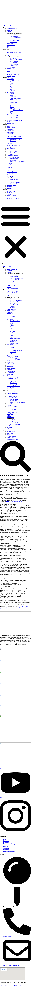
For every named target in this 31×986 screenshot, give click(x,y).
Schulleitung (10, 71)
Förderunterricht (11, 148)
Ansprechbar (10, 154)
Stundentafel (10, 43)
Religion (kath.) (14, 102)
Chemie (12, 107)
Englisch (12, 83)
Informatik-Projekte (18, 110)
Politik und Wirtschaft (15, 98)
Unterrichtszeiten (11, 130)
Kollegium (9, 55)
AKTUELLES (7, 25)
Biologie (12, 105)
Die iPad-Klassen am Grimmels (15, 120)
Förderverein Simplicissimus (14, 52)
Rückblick (12, 67)
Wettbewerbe (10, 188)
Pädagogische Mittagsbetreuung (15, 136)
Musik (11, 89)
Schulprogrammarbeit (12, 28)
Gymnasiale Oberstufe (12, 116)
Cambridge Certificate (12, 166)
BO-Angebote (13, 160)
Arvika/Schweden (14, 179)
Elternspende (13, 65)
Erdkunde (12, 93)
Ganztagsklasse (11, 147)
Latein (11, 87)
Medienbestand (11, 197)
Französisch (13, 84)
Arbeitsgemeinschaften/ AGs (14, 138)
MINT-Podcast (10, 176)
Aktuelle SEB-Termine (16, 59)
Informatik (12, 108)
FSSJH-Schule (14, 36)
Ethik (11, 95)
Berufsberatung (14, 158)
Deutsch (12, 82)
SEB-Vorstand (13, 62)
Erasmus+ (9, 167)
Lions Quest (10, 173)
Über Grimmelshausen (12, 48)
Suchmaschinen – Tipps (13, 198)
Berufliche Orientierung (13, 157)
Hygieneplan (10, 133)
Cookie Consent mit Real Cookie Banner (10, 985)
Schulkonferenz (11, 70)
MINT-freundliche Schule (16, 37)
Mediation (9, 175)
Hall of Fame (13, 34)
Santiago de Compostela (16, 183)
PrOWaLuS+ (10, 192)
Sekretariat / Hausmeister (13, 74)
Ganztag (5, 135)
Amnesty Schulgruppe (12, 152)
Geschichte (13, 96)
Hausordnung (10, 132)
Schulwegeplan (11, 127)
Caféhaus (9, 164)
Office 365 (9, 194)
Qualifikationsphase (15, 118)
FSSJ (8, 170)
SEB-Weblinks (14, 64)
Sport (8, 114)
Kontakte (5, 839)
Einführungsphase (14, 117)
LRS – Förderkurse (12, 144)
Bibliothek (9, 163)
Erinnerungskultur (11, 169)
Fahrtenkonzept (11, 45)
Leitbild (9, 31)
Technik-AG (13, 142)
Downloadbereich (11, 195)
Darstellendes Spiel (15, 80)
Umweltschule (13, 42)
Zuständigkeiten (11, 76)
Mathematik (13, 111)
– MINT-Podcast (14, 39)
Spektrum (9, 186)
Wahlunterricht (10, 123)
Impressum (6, 842)
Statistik (9, 46)
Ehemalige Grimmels (12, 51)
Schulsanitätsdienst (11, 185)
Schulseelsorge (10, 73)
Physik (11, 113)
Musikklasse (10, 121)
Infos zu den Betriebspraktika (17, 161)
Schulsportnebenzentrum (16, 40)
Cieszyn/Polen (13, 180)
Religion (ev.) (13, 101)
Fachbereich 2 (10, 92)
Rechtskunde (13, 99)
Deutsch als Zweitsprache (13, 145)
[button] (15, 232)
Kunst (11, 86)
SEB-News (13, 58)
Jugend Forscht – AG (15, 139)
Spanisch (12, 90)
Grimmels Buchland (12, 172)
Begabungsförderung (12, 155)
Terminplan (10, 129)
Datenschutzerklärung (9, 844)
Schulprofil (9, 30)
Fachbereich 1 (10, 79)
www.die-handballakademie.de (14, 501)
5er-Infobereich (11, 191)
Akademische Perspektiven (14, 151)
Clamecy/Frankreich (15, 182)
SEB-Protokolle (14, 61)
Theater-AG (13, 141)
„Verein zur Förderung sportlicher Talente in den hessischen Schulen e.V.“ (15, 607)
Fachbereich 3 (10, 104)
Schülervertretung (11, 68)
